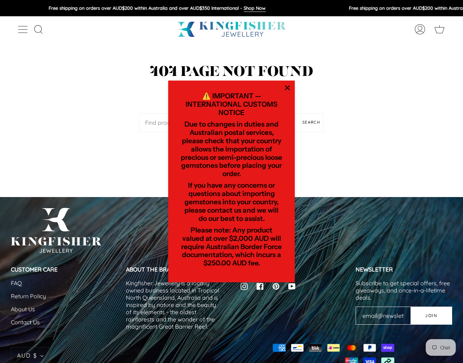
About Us (23, 309)
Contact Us (25, 322)
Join (431, 315)
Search (311, 122)
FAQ (16, 283)
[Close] (287, 87)
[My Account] (420, 29)
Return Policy (28, 296)
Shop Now (254, 8)
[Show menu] (23, 29)
